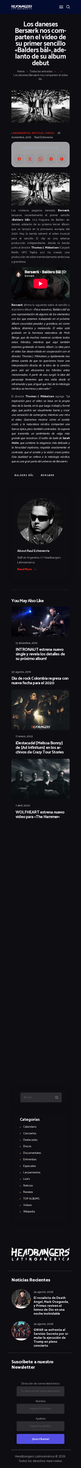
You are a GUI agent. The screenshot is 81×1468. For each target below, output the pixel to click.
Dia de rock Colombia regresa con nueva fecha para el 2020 (39, 680)
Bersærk (47, 475)
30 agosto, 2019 (21, 672)
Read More (24, 569)
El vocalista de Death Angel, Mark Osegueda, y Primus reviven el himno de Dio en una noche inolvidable (51, 1306)
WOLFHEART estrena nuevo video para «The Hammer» (40, 814)
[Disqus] (40, 833)
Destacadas (30, 1140)
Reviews (28, 1192)
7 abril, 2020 (23, 806)
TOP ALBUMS (31, 1198)
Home (21, 72)
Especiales (29, 1166)
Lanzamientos (21, 133)
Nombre (40, 1401)
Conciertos (29, 1133)
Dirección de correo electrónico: (40, 1383)
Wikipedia (29, 1211)
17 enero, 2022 (24, 736)
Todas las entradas (41, 71)
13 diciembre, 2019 (26, 643)
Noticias (38, 133)
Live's (26, 1179)
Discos (27, 1146)
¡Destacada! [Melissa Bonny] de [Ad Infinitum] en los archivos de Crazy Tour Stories (40, 748)
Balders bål (24, 475)
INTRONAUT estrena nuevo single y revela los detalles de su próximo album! (40, 654)
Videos (49, 133)
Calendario (29, 1127)
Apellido (40, 1418)
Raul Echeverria (43, 137)
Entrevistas (29, 1159)
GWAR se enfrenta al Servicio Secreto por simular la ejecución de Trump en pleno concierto (51, 1338)
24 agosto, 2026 (43, 1292)
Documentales (32, 1153)
